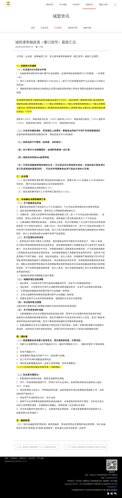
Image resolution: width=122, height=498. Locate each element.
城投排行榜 (72, 27)
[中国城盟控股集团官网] (8, 4)
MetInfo (18, 461)
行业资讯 (58, 27)
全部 (33, 27)
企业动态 (44, 27)
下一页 (86, 447)
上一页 (37, 447)
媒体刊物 (87, 27)
